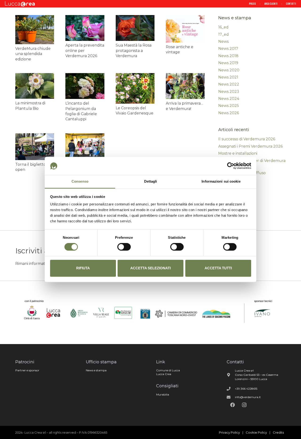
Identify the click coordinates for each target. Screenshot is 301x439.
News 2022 (228, 84)
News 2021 (228, 77)
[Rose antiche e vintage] (185, 29)
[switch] (124, 247)
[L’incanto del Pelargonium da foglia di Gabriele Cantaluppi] (84, 86)
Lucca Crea (163, 374)
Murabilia (162, 394)
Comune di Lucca (168, 370)
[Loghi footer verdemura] (150, 312)
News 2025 (228, 105)
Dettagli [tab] (150, 181)
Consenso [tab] (79, 181)
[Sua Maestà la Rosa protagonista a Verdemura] (135, 28)
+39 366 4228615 (246, 388)
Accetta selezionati (150, 268)
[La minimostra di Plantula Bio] (34, 86)
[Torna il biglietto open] (34, 146)
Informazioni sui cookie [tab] (221, 181)
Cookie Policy (256, 432)
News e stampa (96, 370)
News (223, 41)
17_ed (223, 34)
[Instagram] (244, 405)
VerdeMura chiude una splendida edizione (33, 53)
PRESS (252, 3)
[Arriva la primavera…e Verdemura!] (185, 86)
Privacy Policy (229, 432)
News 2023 (228, 91)
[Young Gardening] (84, 146)
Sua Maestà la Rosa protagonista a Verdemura (133, 50)
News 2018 (228, 56)
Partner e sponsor (27, 370)
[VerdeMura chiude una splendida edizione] (34, 29)
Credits (278, 432)
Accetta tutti (218, 268)
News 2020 (228, 70)
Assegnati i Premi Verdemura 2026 (250, 146)
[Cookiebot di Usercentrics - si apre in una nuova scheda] (230, 165)
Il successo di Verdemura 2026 (246, 139)
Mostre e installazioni (237, 153)
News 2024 (228, 98)
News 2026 (228, 113)
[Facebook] (232, 405)
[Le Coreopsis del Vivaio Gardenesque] (135, 88)
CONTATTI (291, 3)
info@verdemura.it (248, 397)
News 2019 (228, 63)
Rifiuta (83, 268)
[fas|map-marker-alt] (231, 375)
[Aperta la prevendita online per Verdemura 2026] (84, 28)
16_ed (223, 27)
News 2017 (228, 48)
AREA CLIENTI (270, 3)
